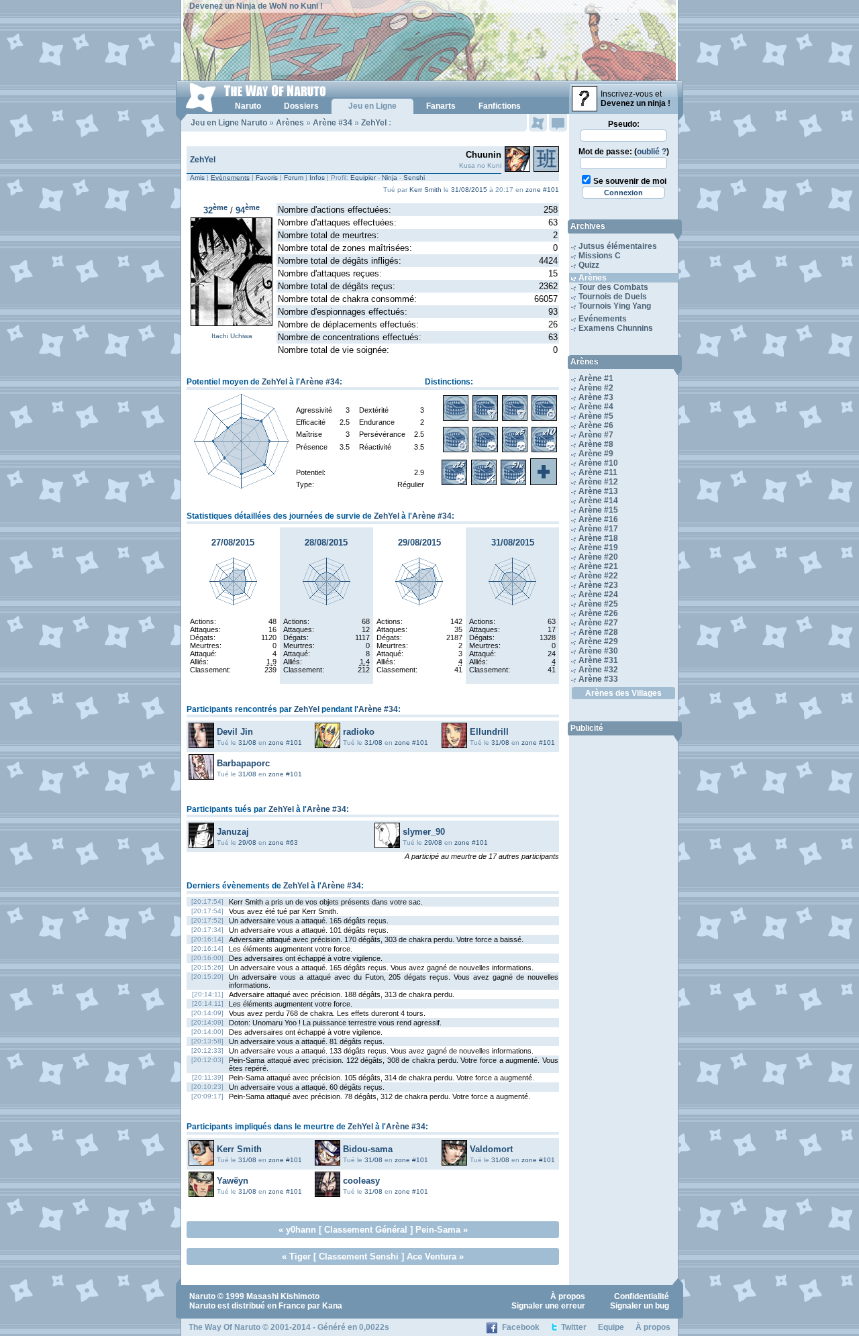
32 (215, 210)
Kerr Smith (425, 189)
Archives (587, 226)
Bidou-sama (368, 1149)
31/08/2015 (469, 189)
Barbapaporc (243, 763)
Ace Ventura (431, 1256)
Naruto (202, 1296)
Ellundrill (489, 732)
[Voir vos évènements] (538, 123)
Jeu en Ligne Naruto (229, 122)
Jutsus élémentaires (617, 246)
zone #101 (542, 189)
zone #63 (283, 842)
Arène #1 (595, 378)
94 (248, 210)
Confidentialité (641, 1296)
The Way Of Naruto (224, 1327)
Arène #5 (595, 416)
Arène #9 (595, 453)
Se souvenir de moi (629, 181)
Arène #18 (598, 538)
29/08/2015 (419, 542)
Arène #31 (598, 660)
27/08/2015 (232, 542)
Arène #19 (598, 547)
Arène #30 (598, 651)
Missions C (599, 255)
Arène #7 (595, 435)
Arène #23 (598, 585)
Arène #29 (598, 641)
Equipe (611, 1327)
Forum (293, 177)
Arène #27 (598, 622)
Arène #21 (598, 566)
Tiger (300, 1256)
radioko (358, 732)
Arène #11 (597, 472)
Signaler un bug (639, 1306)
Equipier (363, 177)
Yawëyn (232, 1181)
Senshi (414, 177)
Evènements (230, 177)
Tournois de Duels (612, 296)
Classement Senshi (359, 1256)
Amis (197, 177)
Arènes (290, 122)
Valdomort (491, 1149)
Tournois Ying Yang (614, 306)
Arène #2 (595, 388)
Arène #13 (598, 491)
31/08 (247, 742)
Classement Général (365, 1230)
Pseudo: (624, 124)
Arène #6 (595, 425)
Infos (317, 177)
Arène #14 (598, 500)
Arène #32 (598, 669)
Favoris (267, 177)
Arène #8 (595, 444)
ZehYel (374, 122)
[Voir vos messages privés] (558, 123)
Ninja (389, 177)
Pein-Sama (437, 1230)
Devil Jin (235, 732)
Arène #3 (595, 397)
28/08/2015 (326, 542)
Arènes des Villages (623, 693)
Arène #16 (598, 519)
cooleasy (361, 1181)
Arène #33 (598, 679)
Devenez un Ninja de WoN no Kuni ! (256, 6)
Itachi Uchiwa (231, 336)
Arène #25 (598, 604)
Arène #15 (598, 510)
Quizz (588, 265)
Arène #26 (598, 613)
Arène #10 (598, 463)
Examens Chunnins (615, 328)
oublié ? (651, 151)
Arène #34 (332, 122)
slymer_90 (424, 832)
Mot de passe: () (623, 151)
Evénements (602, 318)
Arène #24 (598, 594)
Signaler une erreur (548, 1306)
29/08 (247, 842)
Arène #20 (598, 557)
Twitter (574, 1327)
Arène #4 (595, 406)
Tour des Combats (613, 287)
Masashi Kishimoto (282, 1296)
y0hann (301, 1230)
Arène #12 (598, 481)
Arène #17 (598, 528)
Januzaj (233, 832)
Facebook (521, 1327)
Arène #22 (598, 575)
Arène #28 (598, 632)
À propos (567, 1296)
